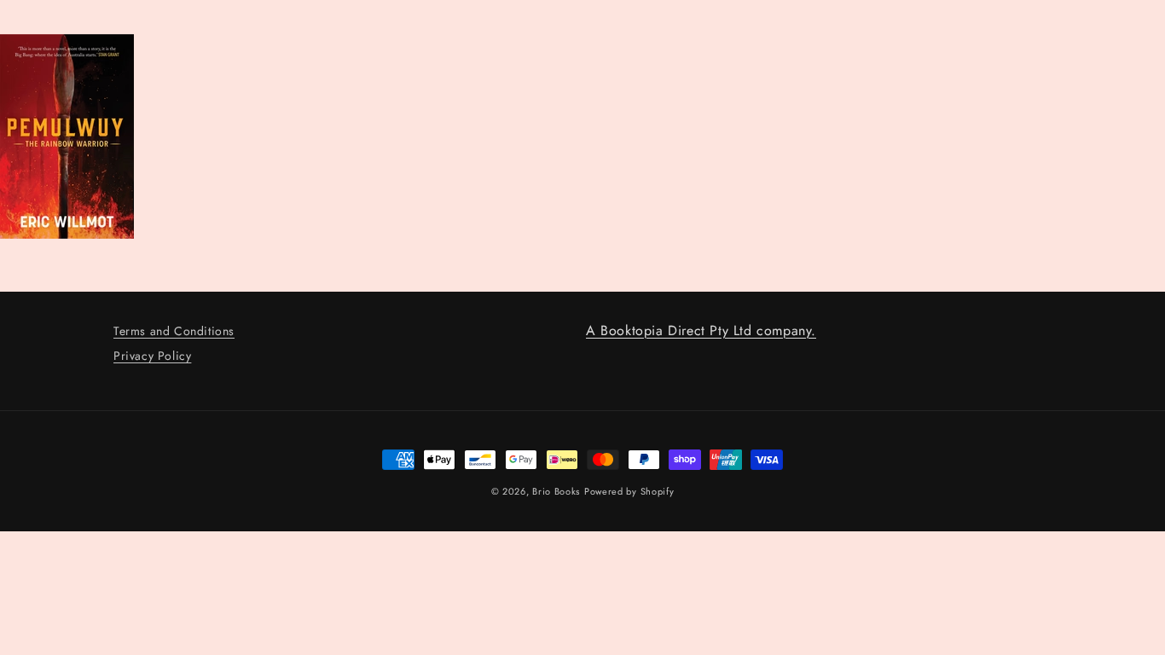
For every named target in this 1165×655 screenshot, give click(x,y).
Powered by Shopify (629, 491)
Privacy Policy (152, 355)
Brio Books (556, 491)
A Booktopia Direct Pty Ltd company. (701, 330)
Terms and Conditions (174, 330)
